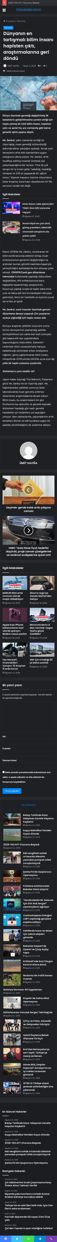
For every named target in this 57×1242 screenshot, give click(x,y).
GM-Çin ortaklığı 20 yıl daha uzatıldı (41, 661)
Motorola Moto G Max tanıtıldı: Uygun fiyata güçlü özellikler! (41, 629)
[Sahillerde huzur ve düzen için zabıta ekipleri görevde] (12, 935)
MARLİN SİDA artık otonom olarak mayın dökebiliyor (13, 596)
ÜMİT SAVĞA (13, 66)
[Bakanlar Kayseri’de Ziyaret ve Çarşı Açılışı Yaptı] (12, 950)
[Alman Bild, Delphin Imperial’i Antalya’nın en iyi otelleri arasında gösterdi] (12, 1069)
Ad (5, 736)
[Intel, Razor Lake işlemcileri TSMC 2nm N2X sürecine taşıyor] (11, 208)
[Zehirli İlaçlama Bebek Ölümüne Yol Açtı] (12, 1040)
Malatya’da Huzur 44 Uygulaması (22, 989)
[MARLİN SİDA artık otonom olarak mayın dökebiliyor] (15, 583)
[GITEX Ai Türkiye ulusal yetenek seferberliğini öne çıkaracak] (12, 1088)
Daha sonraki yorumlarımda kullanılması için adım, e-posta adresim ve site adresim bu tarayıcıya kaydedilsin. (27, 777)
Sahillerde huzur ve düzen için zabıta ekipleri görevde (38, 934)
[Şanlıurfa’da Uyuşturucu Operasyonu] (12, 876)
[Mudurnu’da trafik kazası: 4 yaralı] (12, 980)
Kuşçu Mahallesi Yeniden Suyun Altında (37, 832)
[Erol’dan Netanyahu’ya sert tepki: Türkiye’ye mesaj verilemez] (12, 1054)
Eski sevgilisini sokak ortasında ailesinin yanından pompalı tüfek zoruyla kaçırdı (37, 858)
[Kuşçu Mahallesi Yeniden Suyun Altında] (12, 835)
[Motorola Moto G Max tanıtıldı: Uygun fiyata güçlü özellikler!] (42, 615)
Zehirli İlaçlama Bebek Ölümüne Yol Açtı (36, 1037)
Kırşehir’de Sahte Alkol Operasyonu (36, 1000)
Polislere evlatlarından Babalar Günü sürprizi (36, 887)
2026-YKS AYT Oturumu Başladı (23, 2)
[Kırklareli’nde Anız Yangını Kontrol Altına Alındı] (12, 966)
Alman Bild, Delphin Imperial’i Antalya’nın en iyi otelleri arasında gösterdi (37, 1069)
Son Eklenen (29, 804)
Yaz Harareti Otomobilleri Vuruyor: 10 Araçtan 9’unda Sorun (14, 664)
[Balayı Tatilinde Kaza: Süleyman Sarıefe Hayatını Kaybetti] (12, 819)
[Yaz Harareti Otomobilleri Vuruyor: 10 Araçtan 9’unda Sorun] (15, 650)
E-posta (7, 748)
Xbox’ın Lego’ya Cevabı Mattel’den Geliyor (40, 596)
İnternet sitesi (10, 760)
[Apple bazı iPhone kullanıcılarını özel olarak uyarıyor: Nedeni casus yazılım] (15, 615)
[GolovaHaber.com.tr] (28, 9)
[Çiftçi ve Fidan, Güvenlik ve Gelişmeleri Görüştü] (12, 1025)
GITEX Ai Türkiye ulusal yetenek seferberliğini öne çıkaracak (38, 1087)
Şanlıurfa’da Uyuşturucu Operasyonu (37, 873)
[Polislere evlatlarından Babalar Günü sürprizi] (12, 890)
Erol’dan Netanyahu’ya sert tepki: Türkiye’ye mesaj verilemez (36, 1053)
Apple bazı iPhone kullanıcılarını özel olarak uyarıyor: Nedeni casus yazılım (15, 629)
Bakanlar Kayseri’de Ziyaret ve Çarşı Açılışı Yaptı (36, 949)
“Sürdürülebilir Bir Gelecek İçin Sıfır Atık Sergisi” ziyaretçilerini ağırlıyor (38, 903)
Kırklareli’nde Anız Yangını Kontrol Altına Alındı (38, 963)
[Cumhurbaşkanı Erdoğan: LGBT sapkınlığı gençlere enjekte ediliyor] (12, 920)
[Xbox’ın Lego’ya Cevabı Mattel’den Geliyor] (42, 583)
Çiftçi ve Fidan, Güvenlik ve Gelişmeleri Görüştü (37, 1022)
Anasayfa (10, 21)
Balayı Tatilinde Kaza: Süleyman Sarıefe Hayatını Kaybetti (38, 818)
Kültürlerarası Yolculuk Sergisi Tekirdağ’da (27, 1012)
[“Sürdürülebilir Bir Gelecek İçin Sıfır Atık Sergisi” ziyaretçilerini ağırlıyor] (12, 904)
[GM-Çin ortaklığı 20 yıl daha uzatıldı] (42, 650)
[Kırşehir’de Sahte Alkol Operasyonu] (12, 1003)
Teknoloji (21, 21)
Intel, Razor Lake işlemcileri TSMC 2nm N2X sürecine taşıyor (38, 208)
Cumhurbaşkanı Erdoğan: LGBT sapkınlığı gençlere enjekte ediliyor (37, 919)
